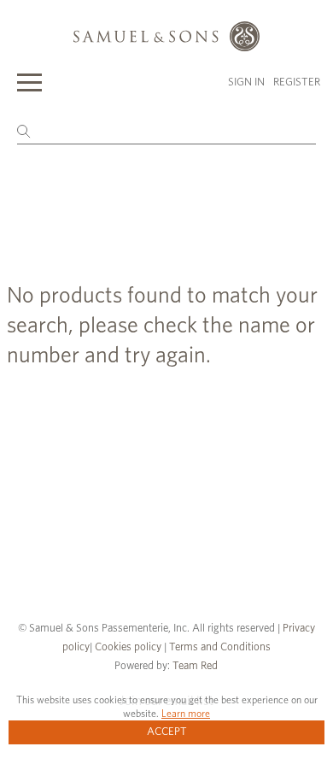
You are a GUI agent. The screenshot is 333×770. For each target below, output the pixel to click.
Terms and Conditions (218, 647)
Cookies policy (128, 647)
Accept (167, 732)
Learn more (185, 713)
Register (296, 82)
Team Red (195, 666)
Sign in (246, 82)
